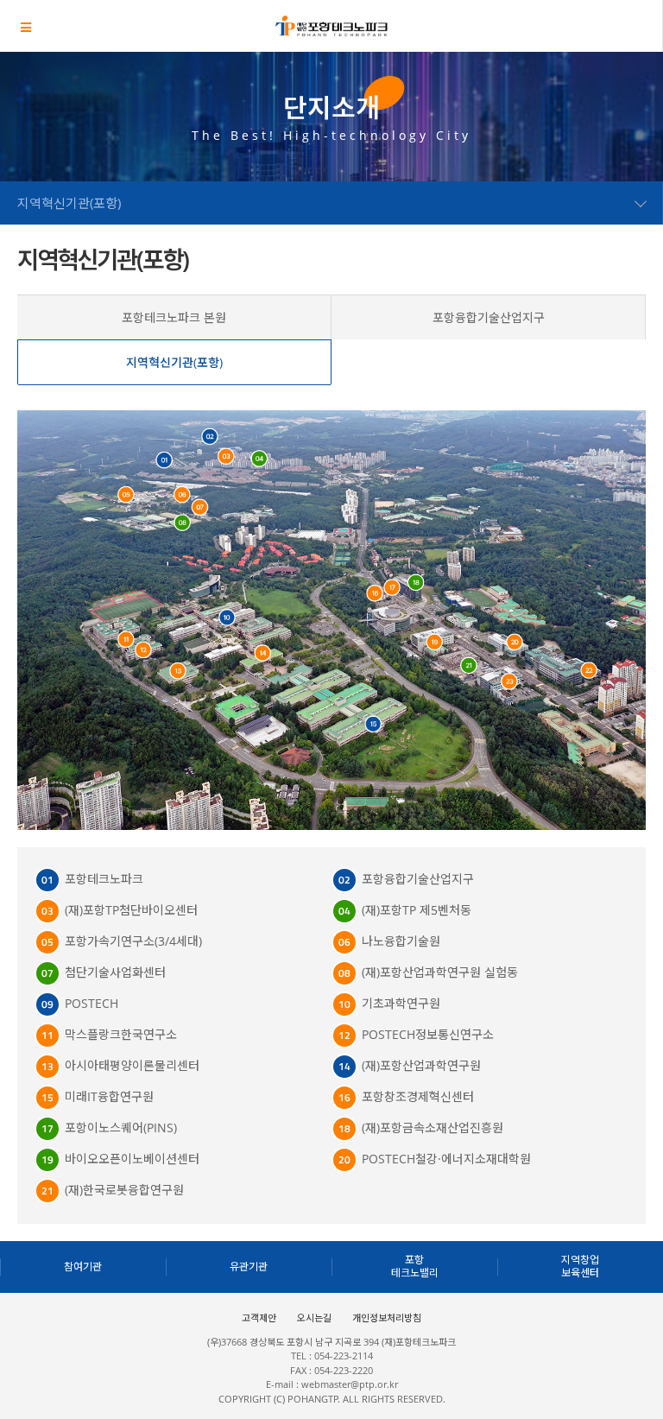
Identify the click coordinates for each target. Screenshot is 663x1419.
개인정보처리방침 (386, 1317)
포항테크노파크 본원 (174, 317)
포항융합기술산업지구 (489, 317)
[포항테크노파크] (331, 25)
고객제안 (259, 1317)
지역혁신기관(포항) (174, 362)
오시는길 (314, 1317)
